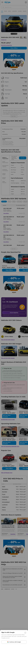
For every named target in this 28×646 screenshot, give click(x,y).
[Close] (25, 632)
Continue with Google (15, 642)
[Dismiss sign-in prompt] (14, 323)
